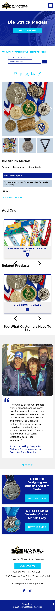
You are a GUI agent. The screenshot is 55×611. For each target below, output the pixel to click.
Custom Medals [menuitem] (20, 52)
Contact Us (27, 566)
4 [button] (31, 465)
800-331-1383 (19, 572)
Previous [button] (4, 109)
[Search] (44, 61)
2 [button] (26, 465)
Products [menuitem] (6, 52)
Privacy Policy (27, 604)
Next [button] (51, 109)
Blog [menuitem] (31, 559)
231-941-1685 (34, 572)
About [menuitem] (24, 559)
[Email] (16, 74)
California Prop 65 (12, 198)
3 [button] (29, 465)
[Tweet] (27, 74)
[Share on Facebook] (21, 74)
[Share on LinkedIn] (33, 74)
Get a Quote (27, 30)
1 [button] (23, 465)
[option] (27, 109)
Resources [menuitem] (39, 559)
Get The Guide (37, 498)
